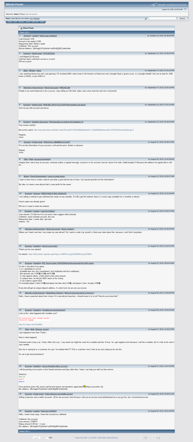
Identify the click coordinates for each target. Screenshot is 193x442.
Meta (31, 159)
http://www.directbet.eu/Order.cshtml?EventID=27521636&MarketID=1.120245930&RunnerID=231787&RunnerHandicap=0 (84, 130)
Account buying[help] (42, 159)
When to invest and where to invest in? (79, 293)
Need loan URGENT (49, 411)
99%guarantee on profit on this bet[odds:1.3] (66, 122)
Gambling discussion (40, 122)
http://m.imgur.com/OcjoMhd (30, 324)
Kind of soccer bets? (50, 246)
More (42, 22)
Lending (35, 36)
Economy (27, 36)
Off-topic (32, 70)
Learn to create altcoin (56, 176)
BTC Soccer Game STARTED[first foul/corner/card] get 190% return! (68, 263)
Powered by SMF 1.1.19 (83, 438)
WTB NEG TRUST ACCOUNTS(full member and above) (64, 105)
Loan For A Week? (48, 211)
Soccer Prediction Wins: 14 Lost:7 (55, 366)
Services (36, 193)
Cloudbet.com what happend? (53, 310)
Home (10, 22)
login (27, 14)
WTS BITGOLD (49, 53)
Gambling (37, 246)
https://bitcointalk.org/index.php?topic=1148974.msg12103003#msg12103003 (60, 254)
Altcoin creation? (67, 229)
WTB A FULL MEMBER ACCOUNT (57, 142)
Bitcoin (26, 176)
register (34, 14)
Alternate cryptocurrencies (33, 88)
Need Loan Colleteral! (48, 36)
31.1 (31, 18)
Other (25, 70)
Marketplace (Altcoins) (54, 293)
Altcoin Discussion (52, 88)
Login (28, 22)
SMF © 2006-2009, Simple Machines (105, 438)
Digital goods (37, 53)
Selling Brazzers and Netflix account (59, 394)
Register (35, 22)
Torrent (36, 18)
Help (15, 22)
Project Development (38, 176)
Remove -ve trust (42, 329)
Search (21, 22)
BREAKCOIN (65, 88)
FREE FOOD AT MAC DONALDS (53, 193)
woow (39, 70)
